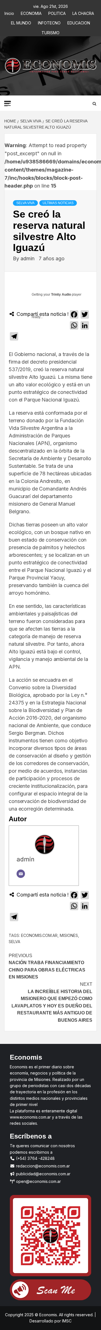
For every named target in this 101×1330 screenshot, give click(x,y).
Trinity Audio (61, 294)
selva (14, 941)
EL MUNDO (21, 22)
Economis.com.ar (39, 935)
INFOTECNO (49, 22)
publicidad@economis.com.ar (42, 1173)
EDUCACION (78, 22)
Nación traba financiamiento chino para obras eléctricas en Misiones (47, 966)
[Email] (21, 874)
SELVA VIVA (25, 203)
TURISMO (50, 31)
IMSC (66, 1320)
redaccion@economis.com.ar (42, 1166)
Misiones (69, 935)
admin (28, 258)
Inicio (9, 12)
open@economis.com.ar (38, 1181)
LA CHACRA (83, 12)
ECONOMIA (31, 12)
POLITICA (57, 12)
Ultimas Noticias (58, 203)
